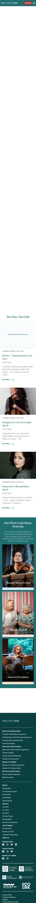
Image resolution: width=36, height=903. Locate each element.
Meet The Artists (7, 777)
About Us (5, 804)
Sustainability (7, 819)
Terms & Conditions (9, 897)
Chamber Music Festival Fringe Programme (17, 737)
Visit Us (4, 785)
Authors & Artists (8, 753)
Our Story (5, 807)
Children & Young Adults (10, 759)
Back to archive (18, 294)
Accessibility (6, 798)
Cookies (5, 899)
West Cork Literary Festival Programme (15, 750)
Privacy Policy (7, 895)
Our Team (5, 810)
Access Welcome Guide (10, 902)
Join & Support (7, 825)
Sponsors (5, 813)
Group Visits (6, 794)
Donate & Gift (6, 828)
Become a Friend (8, 832)
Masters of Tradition (9, 762)
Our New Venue (7, 816)
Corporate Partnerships (10, 835)
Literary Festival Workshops (11, 756)
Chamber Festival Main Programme (14, 734)
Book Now (28, 3)
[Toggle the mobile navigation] (34, 3)
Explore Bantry (7, 801)
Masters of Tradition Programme (13, 765)
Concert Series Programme (11, 774)
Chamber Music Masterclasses (12, 740)
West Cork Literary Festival (11, 746)
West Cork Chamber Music (11, 731)
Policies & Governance (9, 822)
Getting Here (6, 788)
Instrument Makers (8, 743)
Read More (6, 379)
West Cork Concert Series (11, 771)
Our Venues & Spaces (9, 791)
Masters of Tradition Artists (11, 768)
